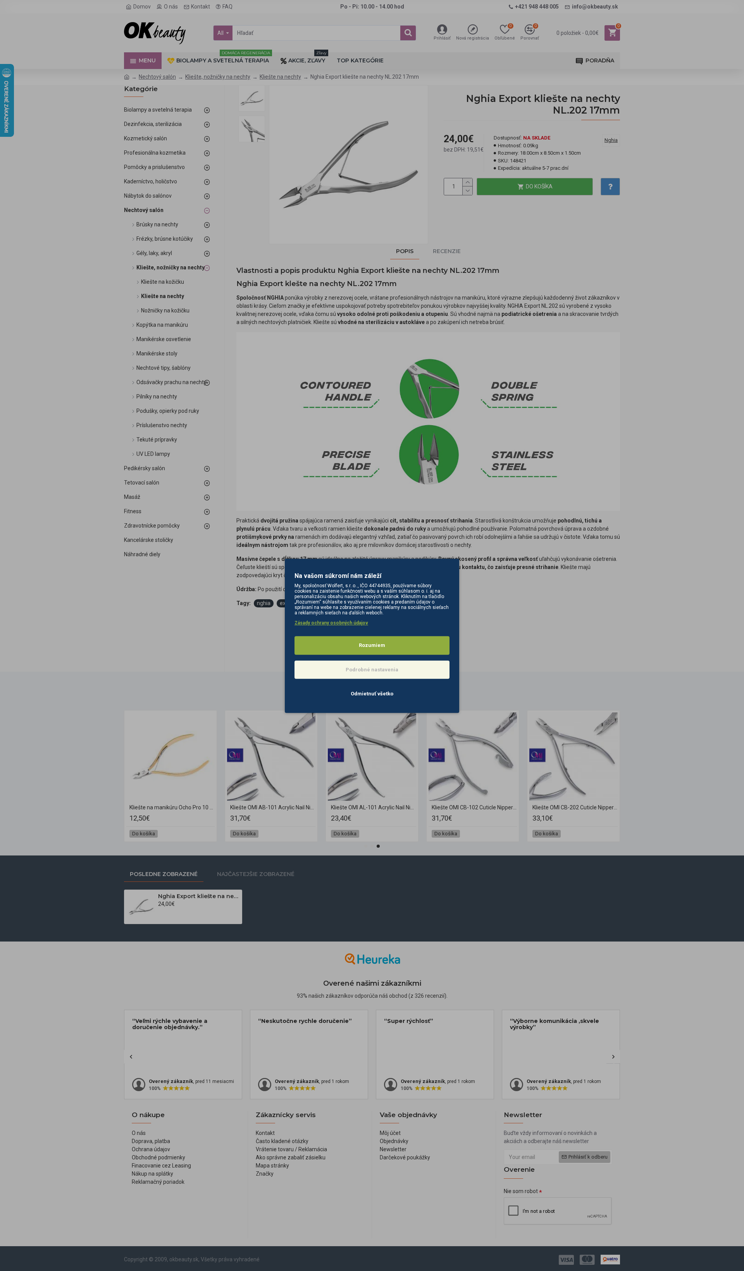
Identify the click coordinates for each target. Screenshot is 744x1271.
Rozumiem (372, 645)
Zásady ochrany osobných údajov (331, 623)
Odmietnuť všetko (372, 694)
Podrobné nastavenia (372, 669)
